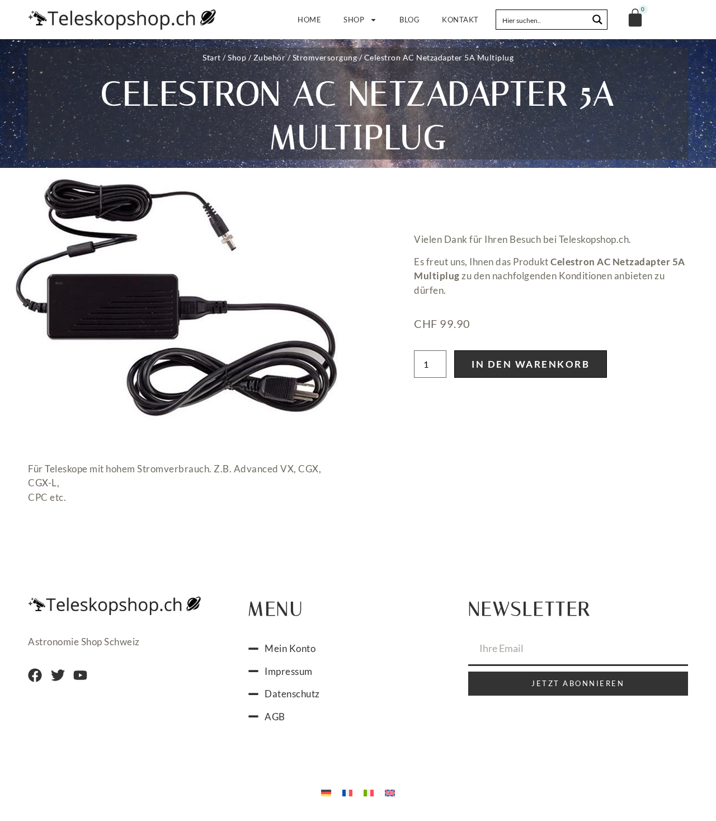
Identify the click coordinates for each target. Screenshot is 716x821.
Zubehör (269, 57)
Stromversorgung (325, 57)
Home (309, 19)
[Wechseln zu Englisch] (390, 792)
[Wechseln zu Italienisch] (368, 792)
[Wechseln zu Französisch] (347, 792)
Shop (353, 19)
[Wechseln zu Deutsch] (326, 792)
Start (211, 57)
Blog (409, 19)
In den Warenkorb (531, 364)
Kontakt (460, 19)
